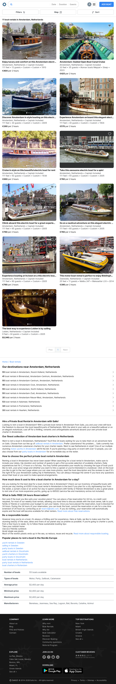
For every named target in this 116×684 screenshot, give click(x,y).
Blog (11, 626)
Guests (73, 4)
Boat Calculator (49, 633)
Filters (19, 12)
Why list (45, 629)
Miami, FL (13, 665)
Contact (12, 633)
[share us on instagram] (53, 657)
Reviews (46, 636)
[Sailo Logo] (4, 4)
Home (5, 362)
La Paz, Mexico (15, 656)
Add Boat (106, 4)
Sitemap (90, 680)
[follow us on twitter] (44, 657)
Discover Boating (49, 639)
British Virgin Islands (84, 629)
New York (80, 623)
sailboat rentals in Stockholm (15, 551)
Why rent (46, 623)
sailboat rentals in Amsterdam (49, 443)
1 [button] (57, 349)
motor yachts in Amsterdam (23, 449)
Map (56, 12)
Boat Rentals (47, 626)
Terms (82, 680)
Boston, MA (14, 662)
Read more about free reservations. (73, 511)
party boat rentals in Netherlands (17, 562)
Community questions (52, 642)
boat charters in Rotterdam (14, 565)
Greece (79, 636)
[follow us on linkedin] (57, 657)
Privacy (74, 680)
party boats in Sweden (12, 548)
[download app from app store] (73, 671)
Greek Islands (15, 668)
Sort (97, 12)
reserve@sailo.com (50, 508)
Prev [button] (51, 349)
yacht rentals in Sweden (13, 542)
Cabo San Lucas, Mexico (20, 659)
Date (54, 4)
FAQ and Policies (16, 629)
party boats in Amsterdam (34, 451)
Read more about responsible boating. (91, 533)
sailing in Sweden (10, 545)
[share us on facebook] (48, 657)
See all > (79, 639)
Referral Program (49, 645)
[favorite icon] (52, 25)
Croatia (79, 633)
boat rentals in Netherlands (14, 559)
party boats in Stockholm (13, 557)
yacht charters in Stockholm (15, 554)
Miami (78, 626)
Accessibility (102, 680)
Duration (63, 4)
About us (13, 623)
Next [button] (65, 349)
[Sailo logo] (13, 680)
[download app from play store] (52, 671)
